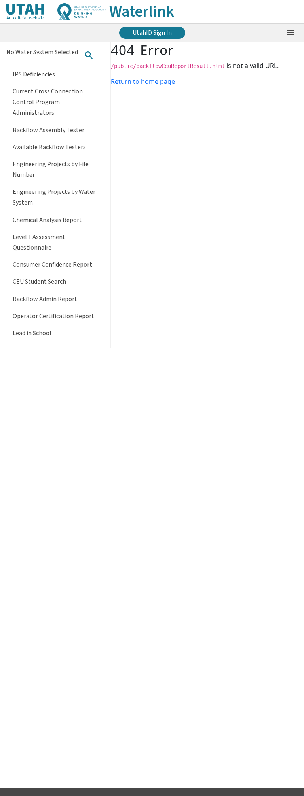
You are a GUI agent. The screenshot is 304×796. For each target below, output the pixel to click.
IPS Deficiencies (34, 74)
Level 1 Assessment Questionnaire (39, 242)
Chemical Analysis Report (47, 220)
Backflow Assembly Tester (48, 130)
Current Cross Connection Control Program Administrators (48, 102)
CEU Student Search (39, 281)
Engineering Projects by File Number (51, 169)
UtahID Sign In (152, 32)
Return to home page (143, 81)
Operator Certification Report (53, 316)
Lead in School (32, 333)
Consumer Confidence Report (52, 264)
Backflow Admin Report (45, 299)
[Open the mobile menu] (290, 33)
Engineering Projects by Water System (54, 197)
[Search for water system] (89, 55)
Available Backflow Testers (49, 147)
